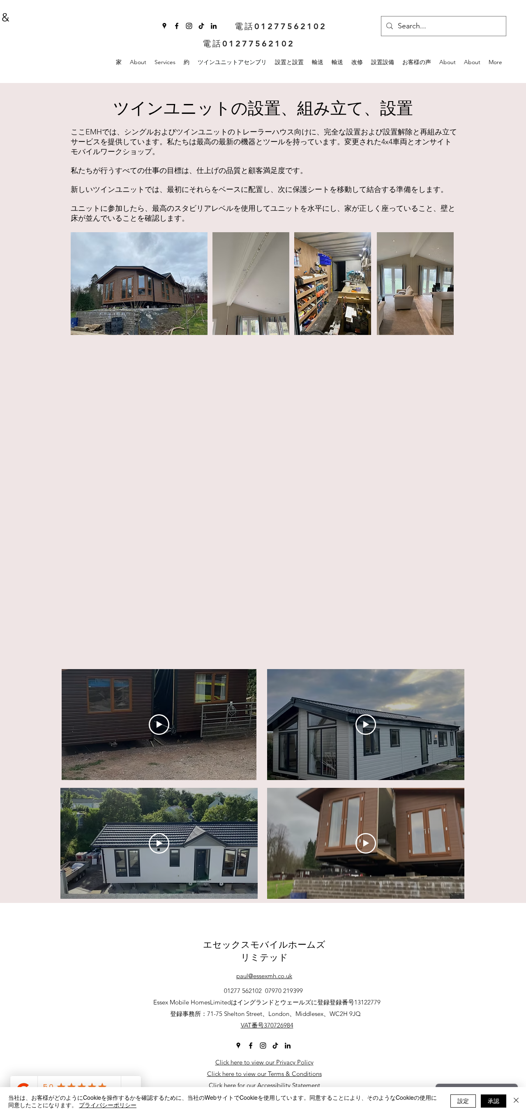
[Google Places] (164, 26)
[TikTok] (201, 26)
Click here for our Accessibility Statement (264, 1085)
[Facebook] (177, 26)
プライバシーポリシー (107, 1105)
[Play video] (159, 724)
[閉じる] (516, 1101)
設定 (463, 1101)
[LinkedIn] (214, 26)
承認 (493, 1101)
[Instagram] (189, 26)
